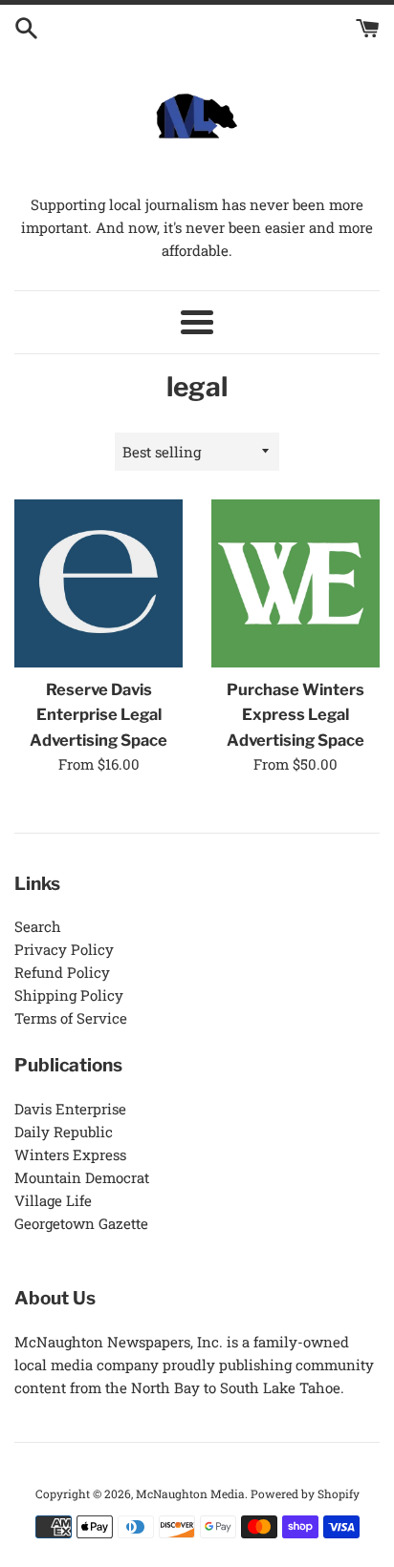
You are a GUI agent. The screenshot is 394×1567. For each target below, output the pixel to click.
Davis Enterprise (70, 1108)
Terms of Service (70, 1017)
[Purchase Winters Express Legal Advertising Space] (295, 583)
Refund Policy (62, 972)
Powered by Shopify (305, 1493)
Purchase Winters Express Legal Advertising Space (295, 715)
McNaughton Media (190, 1493)
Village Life (53, 1200)
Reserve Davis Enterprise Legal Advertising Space (98, 715)
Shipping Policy (68, 995)
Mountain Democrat (81, 1177)
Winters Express (70, 1154)
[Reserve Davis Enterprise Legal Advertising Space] (98, 583)
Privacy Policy (64, 949)
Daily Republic (63, 1131)
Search (37, 926)
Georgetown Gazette (81, 1223)
